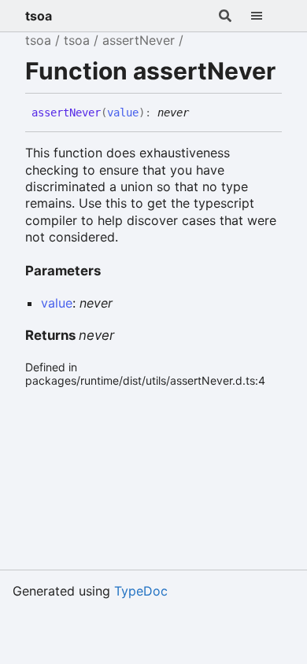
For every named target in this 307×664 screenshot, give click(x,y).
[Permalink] (200, 113)
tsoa (38, 16)
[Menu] (266, 15)
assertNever (138, 40)
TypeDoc (141, 591)
